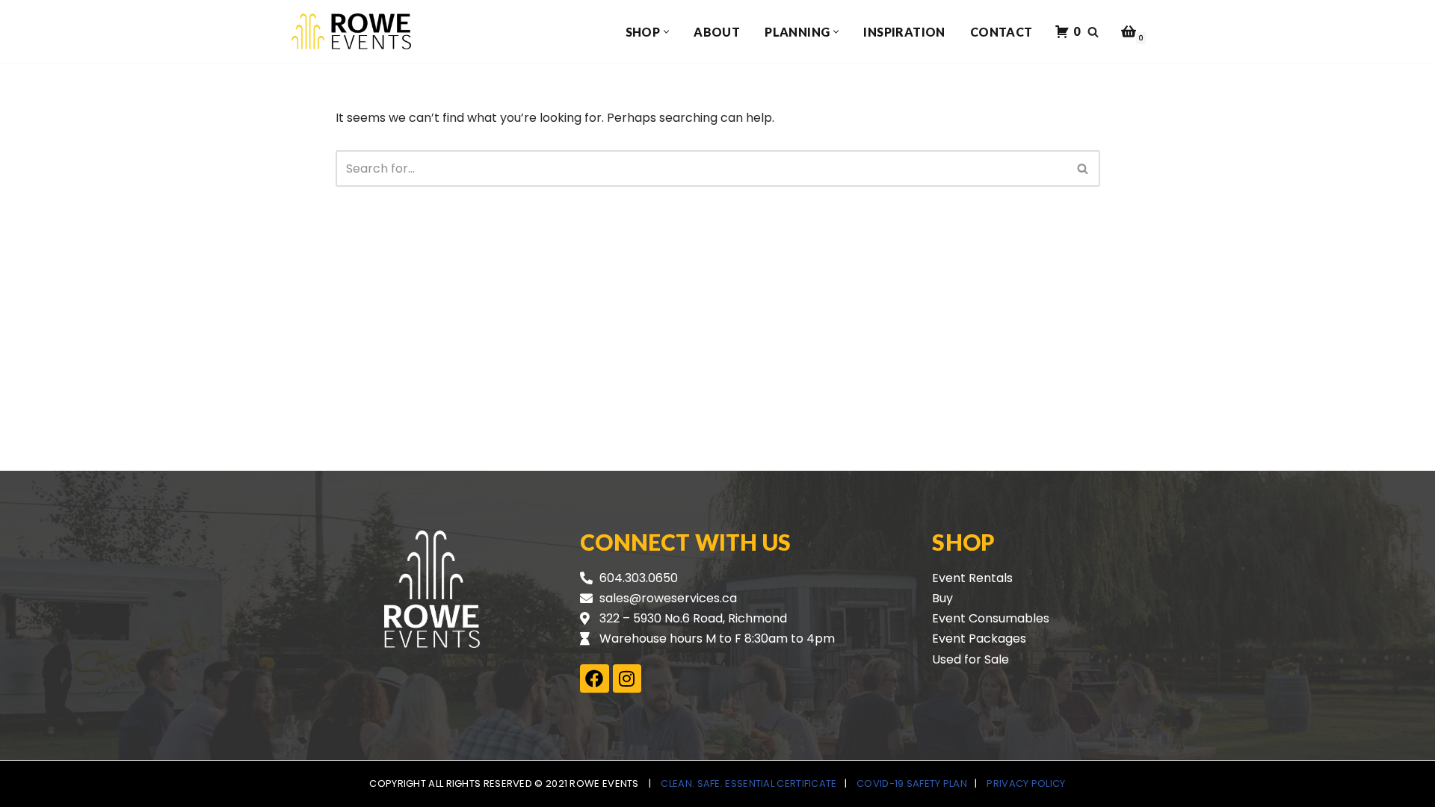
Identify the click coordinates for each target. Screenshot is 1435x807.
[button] (666, 31)
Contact (1001, 32)
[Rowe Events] (351, 31)
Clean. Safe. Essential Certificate (748, 783)
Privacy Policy (1026, 783)
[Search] (1093, 31)
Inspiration (904, 32)
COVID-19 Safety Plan (912, 783)
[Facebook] (594, 678)
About (717, 32)
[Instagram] (627, 678)
